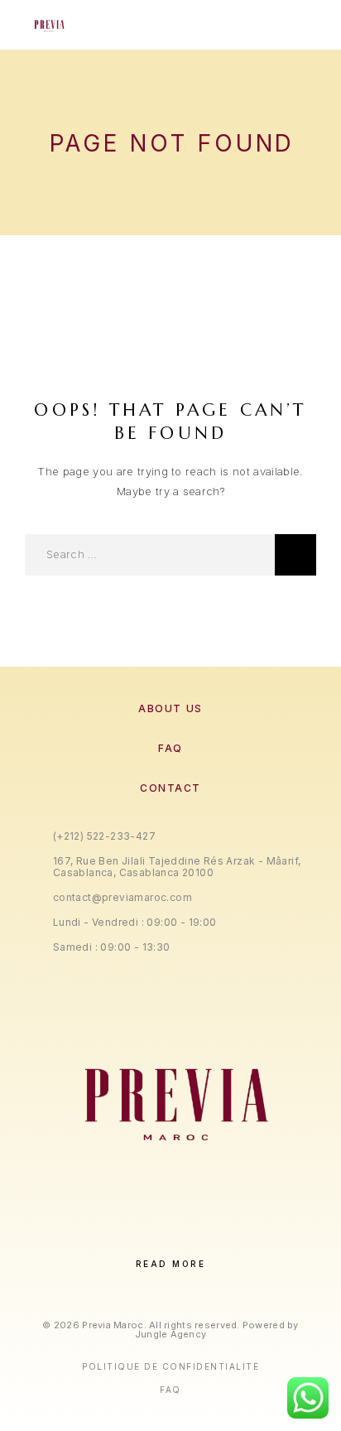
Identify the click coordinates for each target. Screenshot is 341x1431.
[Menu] (300, 25)
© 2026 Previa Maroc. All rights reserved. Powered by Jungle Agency (170, 1329)
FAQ (170, 748)
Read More (171, 1264)
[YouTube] (221, 1236)
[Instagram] (153, 1236)
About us (170, 708)
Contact (170, 788)
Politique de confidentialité (170, 1366)
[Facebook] (120, 1236)
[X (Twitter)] (187, 1236)
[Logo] (48, 24)
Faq (170, 1390)
